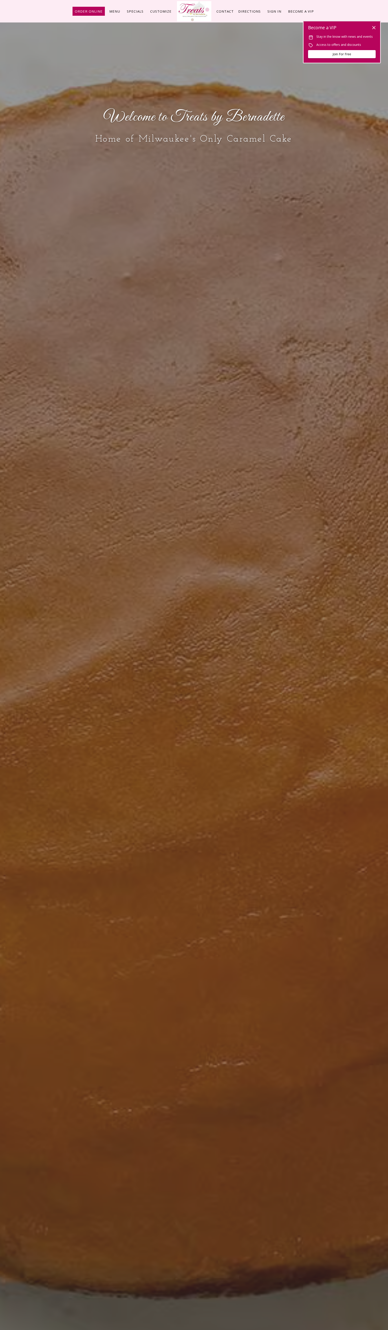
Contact (225, 11)
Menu (114, 11)
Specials (135, 11)
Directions (249, 11)
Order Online (89, 11)
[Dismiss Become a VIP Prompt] (373, 27)
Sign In (274, 11)
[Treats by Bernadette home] (194, 11)
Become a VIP (301, 11)
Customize (161, 11)
